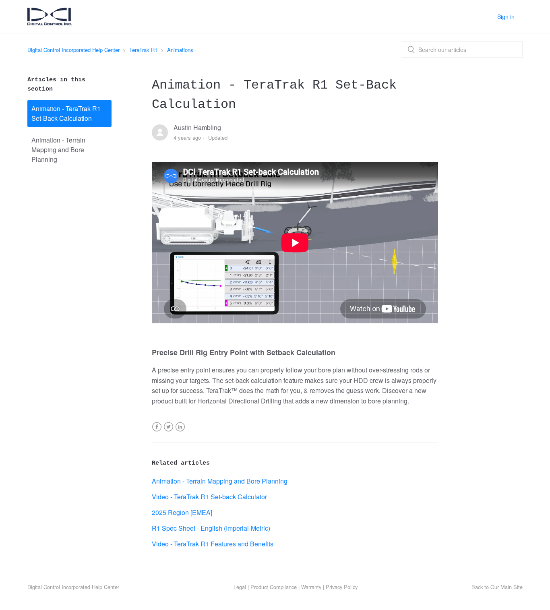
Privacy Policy (342, 587)
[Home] (49, 22)
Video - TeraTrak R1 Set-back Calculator (209, 496)
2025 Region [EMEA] (182, 512)
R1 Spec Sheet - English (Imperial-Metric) (211, 528)
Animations (180, 50)
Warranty (311, 587)
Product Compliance (273, 587)
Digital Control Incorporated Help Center (73, 50)
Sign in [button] (506, 16)
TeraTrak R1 (143, 50)
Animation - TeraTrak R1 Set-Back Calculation (66, 113)
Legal (240, 587)
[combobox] (462, 49)
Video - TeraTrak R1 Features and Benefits (212, 543)
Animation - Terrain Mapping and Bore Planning (58, 149)
